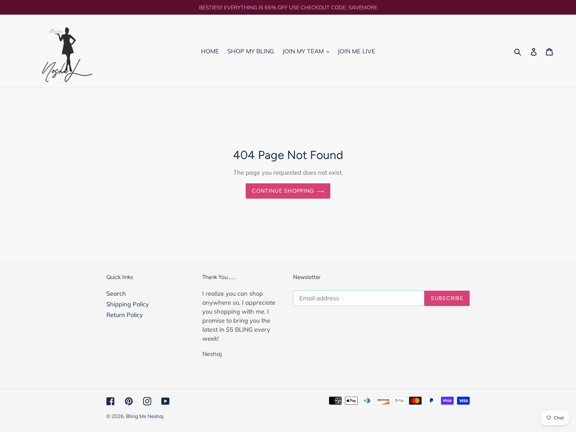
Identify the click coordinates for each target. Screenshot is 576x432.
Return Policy (124, 315)
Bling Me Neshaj (145, 416)
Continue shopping (283, 191)
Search (116, 293)
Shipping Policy (127, 304)
